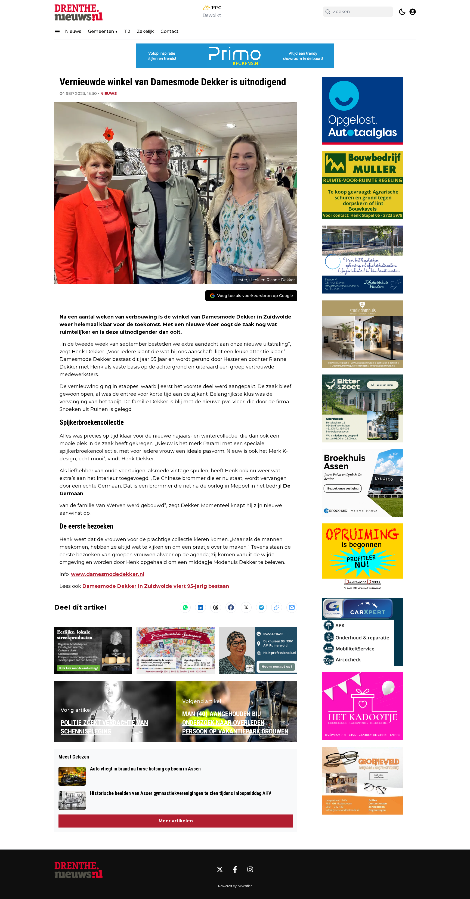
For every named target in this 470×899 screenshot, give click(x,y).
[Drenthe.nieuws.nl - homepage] (78, 12)
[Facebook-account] (235, 869)
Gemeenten (101, 31)
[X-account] (220, 869)
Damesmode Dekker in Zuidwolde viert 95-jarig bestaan (155, 586)
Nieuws (73, 31)
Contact (169, 31)
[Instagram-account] (250, 869)
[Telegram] (261, 607)
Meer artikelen (176, 820)
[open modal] (412, 11)
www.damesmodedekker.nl (107, 574)
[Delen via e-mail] (291, 607)
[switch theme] (402, 11)
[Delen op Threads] (215, 607)
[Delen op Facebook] (230, 607)
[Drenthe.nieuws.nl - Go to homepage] (78, 869)
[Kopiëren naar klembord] (276, 607)
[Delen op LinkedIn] (200, 607)
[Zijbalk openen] (57, 31)
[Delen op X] (246, 607)
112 (127, 31)
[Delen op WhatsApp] (185, 607)
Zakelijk (145, 31)
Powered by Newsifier (235, 886)
